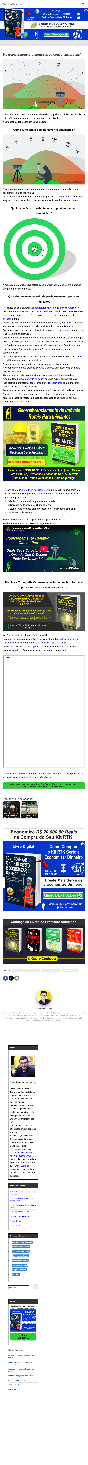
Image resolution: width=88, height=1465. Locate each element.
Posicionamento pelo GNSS (51, 970)
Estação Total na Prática (19, 1216)
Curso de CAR (15, 1226)
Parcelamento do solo (20, 1256)
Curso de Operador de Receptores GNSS (23, 1206)
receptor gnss (55, 383)
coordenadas (64, 196)
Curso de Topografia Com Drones (22, 1212)
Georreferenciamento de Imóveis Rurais (26, 970)
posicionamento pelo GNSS (28, 311)
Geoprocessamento (19, 1270)
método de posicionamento (36, 490)
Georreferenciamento (20, 1260)
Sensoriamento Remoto (21, 1247)
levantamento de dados (32, 379)
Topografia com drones (20, 1251)
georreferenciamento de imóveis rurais (54, 307)
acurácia (67, 322)
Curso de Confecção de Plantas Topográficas (22, 1200)
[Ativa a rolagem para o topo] (83, 1460)
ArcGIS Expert (15, 1221)
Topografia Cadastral (70, 970)
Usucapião (16, 1274)
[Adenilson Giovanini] (44, 997)
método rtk (77, 356)
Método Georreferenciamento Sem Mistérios (23, 1193)
